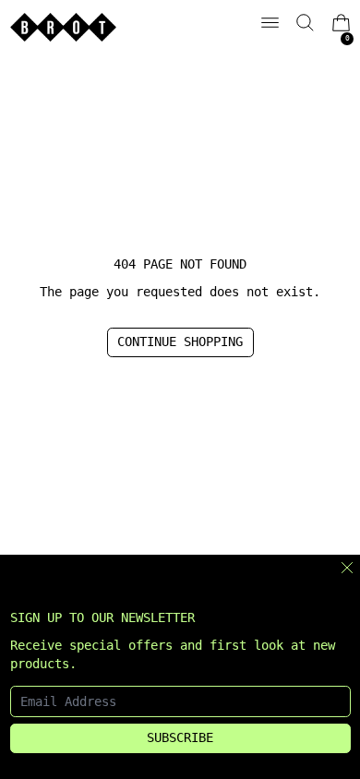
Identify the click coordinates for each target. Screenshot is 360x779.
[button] (305, 22)
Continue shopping (180, 341)
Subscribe (180, 737)
